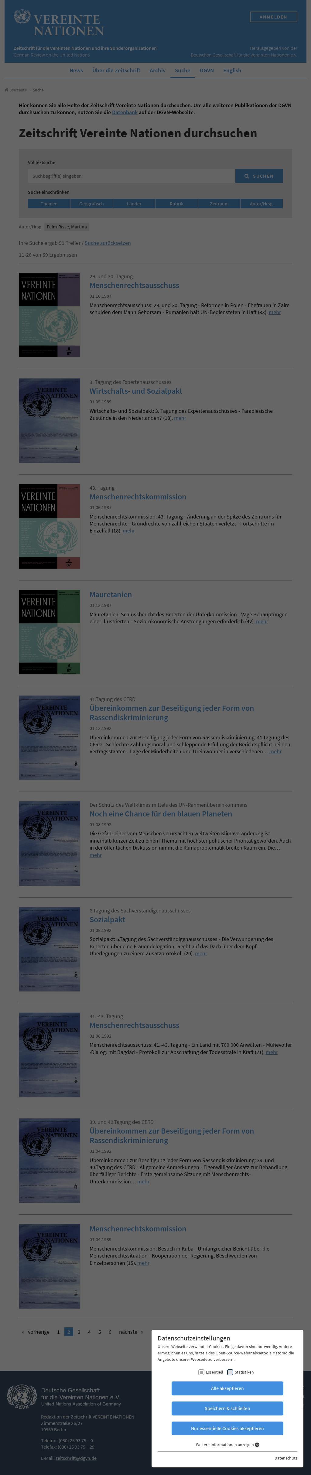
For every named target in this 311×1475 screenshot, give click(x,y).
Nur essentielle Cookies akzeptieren (227, 1428)
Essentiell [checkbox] (214, 1372)
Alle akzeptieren (227, 1388)
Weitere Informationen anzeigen (225, 1444)
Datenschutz (286, 1458)
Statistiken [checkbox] (244, 1372)
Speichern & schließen (227, 1408)
